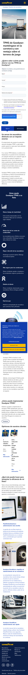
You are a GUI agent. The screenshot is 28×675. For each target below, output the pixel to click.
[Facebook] (12, 665)
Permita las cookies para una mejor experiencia (14, 349)
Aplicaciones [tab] (20, 128)
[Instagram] (7, 665)
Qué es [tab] (7, 128)
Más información (5, 455)
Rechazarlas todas (14, 345)
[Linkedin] (3, 665)
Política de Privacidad (18, 337)
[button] (24, 2)
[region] (14, 337)
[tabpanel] (14, 303)
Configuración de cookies (14, 341)
